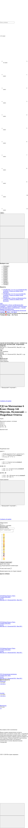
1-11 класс (6, 266)
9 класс (5, 281)
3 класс (5, 271)
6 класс (5, 276)
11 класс (6, 284)
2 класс (5, 269)
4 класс (5, 272)
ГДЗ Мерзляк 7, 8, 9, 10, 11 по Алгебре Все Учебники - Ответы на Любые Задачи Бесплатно (14, 295)
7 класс (5, 277)
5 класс (5, 274)
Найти (2, 212)
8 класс (5, 279)
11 (5, 684)
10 (3, 684)
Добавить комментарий (6, 562)
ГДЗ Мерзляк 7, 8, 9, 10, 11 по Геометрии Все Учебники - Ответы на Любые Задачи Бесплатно (15, 291)
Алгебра (2, 693)
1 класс (5, 267)
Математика (3, 705)
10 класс (6, 282)
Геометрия (3, 681)
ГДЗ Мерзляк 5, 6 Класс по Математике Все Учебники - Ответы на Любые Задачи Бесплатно (14, 299)
